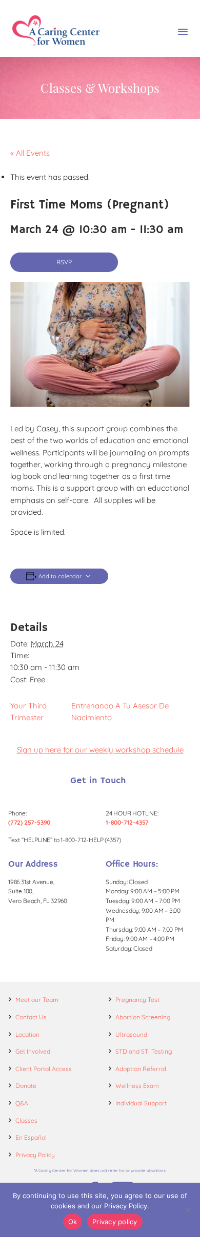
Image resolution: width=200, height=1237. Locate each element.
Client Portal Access (43, 1069)
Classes (26, 1120)
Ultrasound (131, 1034)
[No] (187, 1210)
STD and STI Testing (143, 1051)
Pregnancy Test (137, 999)
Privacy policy (114, 1222)
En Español (31, 1137)
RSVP (64, 262)
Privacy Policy (35, 1155)
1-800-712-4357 (127, 822)
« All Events (30, 153)
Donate (25, 1085)
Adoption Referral (140, 1069)
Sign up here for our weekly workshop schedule (100, 749)
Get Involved (32, 1051)
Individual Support (141, 1103)
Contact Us (31, 1017)
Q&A (21, 1103)
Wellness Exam (137, 1085)
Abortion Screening (142, 1017)
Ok (72, 1222)
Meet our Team (36, 999)
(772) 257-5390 (29, 822)
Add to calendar (60, 576)
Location (27, 1034)
